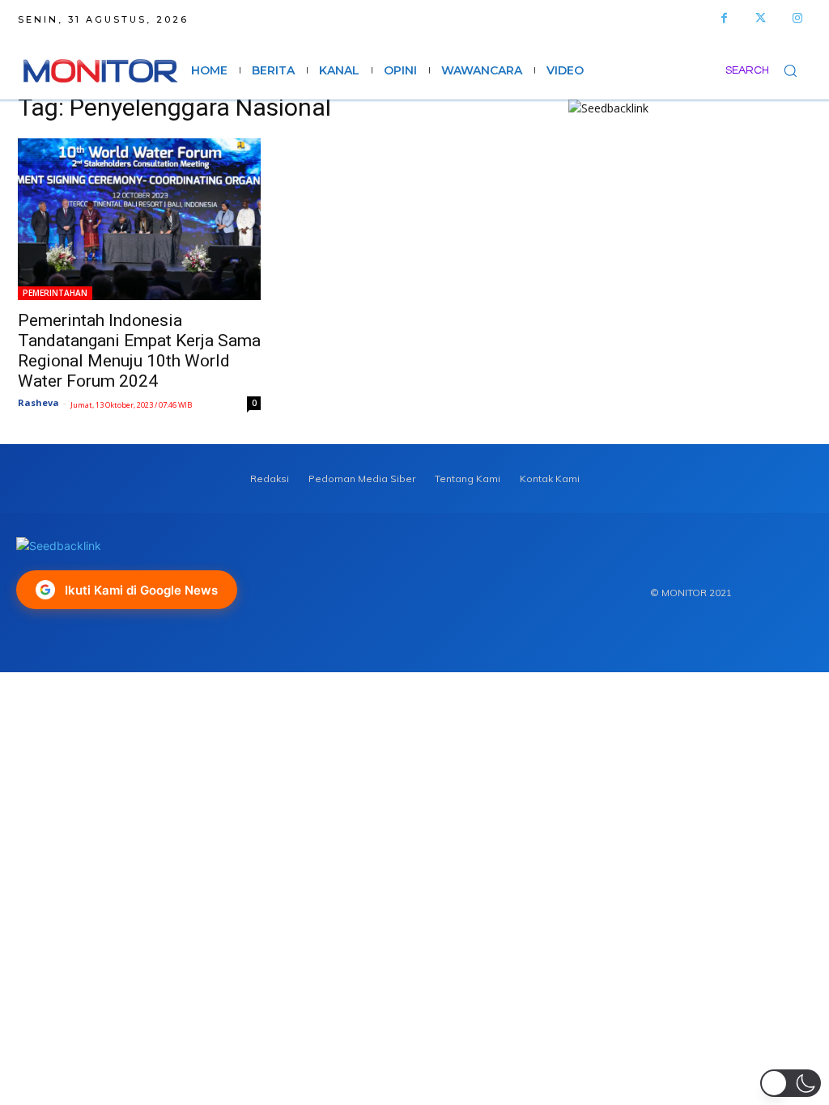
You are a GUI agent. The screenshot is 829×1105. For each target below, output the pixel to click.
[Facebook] (724, 18)
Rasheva (38, 402)
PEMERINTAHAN (55, 292)
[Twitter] (760, 18)
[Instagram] (797, 18)
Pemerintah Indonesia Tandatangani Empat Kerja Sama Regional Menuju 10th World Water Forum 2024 (139, 351)
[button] (768, 70)
